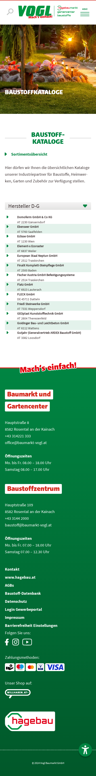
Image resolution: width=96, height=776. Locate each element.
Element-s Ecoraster (30, 246)
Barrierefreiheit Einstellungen (31, 625)
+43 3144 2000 (17, 518)
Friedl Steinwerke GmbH (33, 304)
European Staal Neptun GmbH (37, 256)
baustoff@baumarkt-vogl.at (28, 525)
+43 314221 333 (18, 435)
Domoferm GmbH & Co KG (34, 217)
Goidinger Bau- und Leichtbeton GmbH (43, 323)
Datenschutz (16, 601)
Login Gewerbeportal (23, 609)
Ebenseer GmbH (28, 227)
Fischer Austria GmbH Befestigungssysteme (46, 275)
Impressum (14, 617)
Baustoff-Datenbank (23, 593)
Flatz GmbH (25, 284)
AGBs (9, 585)
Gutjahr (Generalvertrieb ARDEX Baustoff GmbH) (49, 333)
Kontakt (12, 569)
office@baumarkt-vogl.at (26, 442)
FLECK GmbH (26, 294)
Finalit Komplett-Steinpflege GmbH (40, 265)
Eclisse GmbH (26, 236)
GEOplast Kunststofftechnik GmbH (40, 313)
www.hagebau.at (20, 577)
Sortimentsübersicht (29, 154)
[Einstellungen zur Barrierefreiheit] (85, 750)
